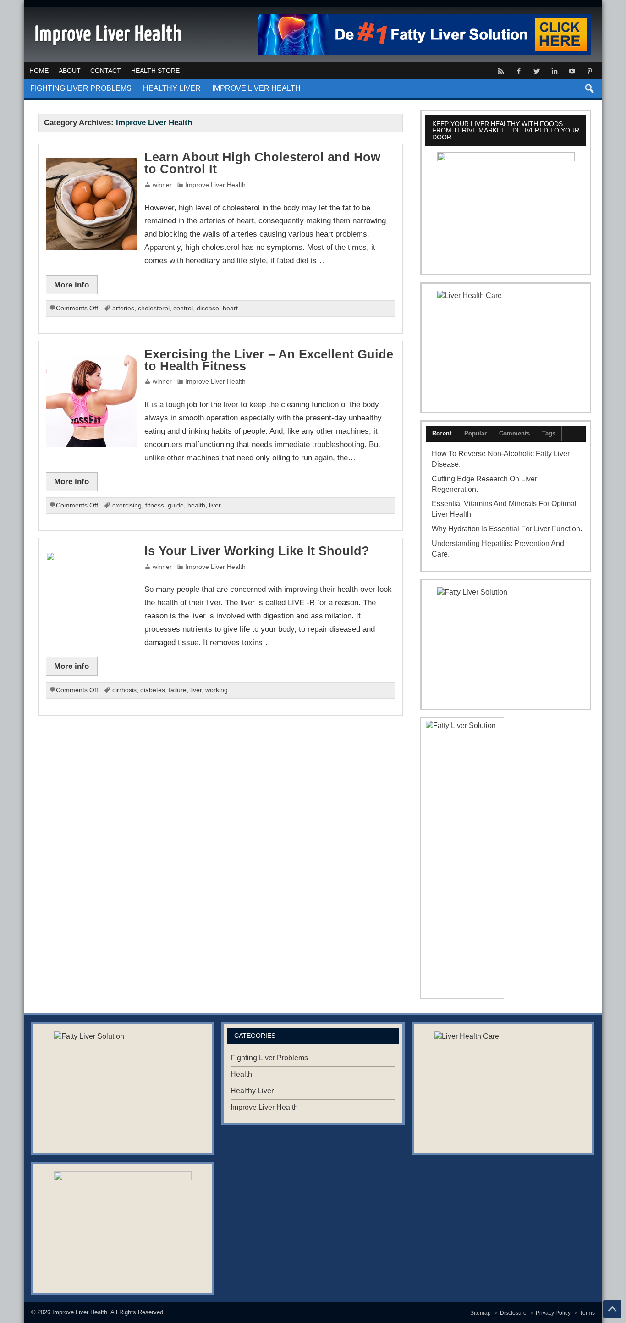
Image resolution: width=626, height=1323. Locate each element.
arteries (123, 308)
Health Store (155, 70)
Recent (441, 433)
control (183, 308)
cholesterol (154, 308)
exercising (127, 505)
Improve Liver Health (256, 88)
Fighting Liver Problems (81, 88)
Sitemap (480, 1313)
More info (71, 284)
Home (39, 70)
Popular (475, 433)
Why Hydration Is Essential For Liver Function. (507, 529)
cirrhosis (124, 690)
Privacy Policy (553, 1313)
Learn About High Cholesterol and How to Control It (262, 163)
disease (208, 308)
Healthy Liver (172, 88)
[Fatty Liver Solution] (505, 644)
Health (241, 1074)
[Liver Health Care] (505, 348)
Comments (514, 433)
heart (230, 308)
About (70, 70)
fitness (154, 505)
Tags (548, 433)
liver (215, 505)
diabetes (152, 690)
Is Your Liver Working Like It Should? (256, 551)
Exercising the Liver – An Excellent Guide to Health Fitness (268, 360)
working (216, 690)
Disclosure (513, 1313)
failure (178, 690)
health (196, 505)
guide (176, 505)
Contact (105, 70)
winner (162, 185)
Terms (587, 1313)
